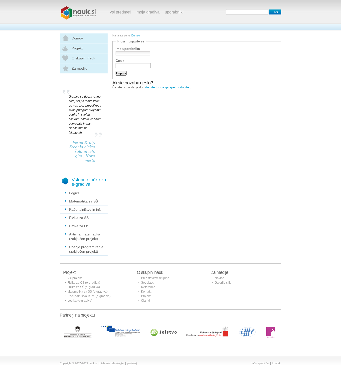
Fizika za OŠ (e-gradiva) (83, 282)
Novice (219, 278)
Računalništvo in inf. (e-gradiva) (89, 296)
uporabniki (174, 12)
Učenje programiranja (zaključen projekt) (86, 249)
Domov (77, 38)
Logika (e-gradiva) (79, 300)
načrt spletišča (260, 363)
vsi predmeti (120, 12)
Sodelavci (148, 282)
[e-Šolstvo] (163, 327)
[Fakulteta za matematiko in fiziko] (207, 327)
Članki (145, 300)
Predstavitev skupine (155, 278)
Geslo (120, 61)
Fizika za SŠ (79, 218)
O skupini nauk (83, 58)
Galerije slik (223, 282)
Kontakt (146, 291)
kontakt (276, 363)
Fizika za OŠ (79, 226)
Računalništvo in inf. (85, 209)
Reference (148, 287)
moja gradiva (148, 12)
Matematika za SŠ (83, 201)
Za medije (79, 68)
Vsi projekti (74, 278)
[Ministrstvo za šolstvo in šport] (77, 327)
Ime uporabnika (128, 49)
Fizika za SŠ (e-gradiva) (83, 287)
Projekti (77, 48)
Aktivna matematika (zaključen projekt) (84, 236)
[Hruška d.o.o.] (271, 327)
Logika (74, 193)
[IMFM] (247, 327)
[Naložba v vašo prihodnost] (121, 327)
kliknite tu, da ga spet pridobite (167, 87)
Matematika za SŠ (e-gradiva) (87, 291)
